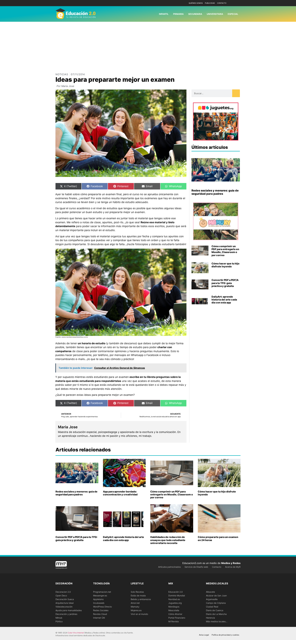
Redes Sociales (100, 610)
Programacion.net (102, 592)
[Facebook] (233, 3)
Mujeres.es (136, 610)
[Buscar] (236, 93)
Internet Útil (99, 617)
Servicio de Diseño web (196, 567)
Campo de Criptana (216, 603)
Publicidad (210, 3)
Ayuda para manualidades (69, 610)
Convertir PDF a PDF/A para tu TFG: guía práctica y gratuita (225, 282)
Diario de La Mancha (216, 614)
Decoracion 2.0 (63, 592)
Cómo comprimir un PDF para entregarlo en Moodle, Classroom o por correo (225, 251)
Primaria (178, 14)
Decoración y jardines (66, 614)
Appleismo (98, 599)
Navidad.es (174, 599)
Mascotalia (173, 610)
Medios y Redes (230, 563)
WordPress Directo (102, 606)
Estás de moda (138, 595)
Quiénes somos (196, 3)
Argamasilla (212, 599)
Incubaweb (98, 603)
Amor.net (135, 603)
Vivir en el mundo (139, 614)
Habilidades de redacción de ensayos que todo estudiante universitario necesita (167, 539)
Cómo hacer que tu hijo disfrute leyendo (225, 265)
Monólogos (173, 606)
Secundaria (195, 14)
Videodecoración (64, 606)
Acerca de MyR (232, 567)
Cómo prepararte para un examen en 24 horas (218, 538)
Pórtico (59, 621)
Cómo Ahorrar (175, 614)
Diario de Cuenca (214, 610)
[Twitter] (238, 3)
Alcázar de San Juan (216, 595)
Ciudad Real (212, 606)
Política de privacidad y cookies (225, 635)
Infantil (164, 14)
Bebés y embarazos (141, 599)
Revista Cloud (100, 614)
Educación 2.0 (175, 592)
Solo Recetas (137, 592)
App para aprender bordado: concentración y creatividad (120, 493)
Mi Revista (173, 621)
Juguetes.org (175, 603)
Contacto (221, 3)
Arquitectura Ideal (65, 603)
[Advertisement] (148, 44)
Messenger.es (100, 595)
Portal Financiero (176, 617)
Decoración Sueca (65, 599)
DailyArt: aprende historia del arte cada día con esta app (224, 299)
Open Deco (61, 595)
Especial (233, 14)
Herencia (210, 617)
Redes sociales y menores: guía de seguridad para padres (215, 192)
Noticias (62, 74)
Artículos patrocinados (169, 567)
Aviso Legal (204, 635)
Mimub (59, 617)
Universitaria (215, 14)
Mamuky (135, 606)
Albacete (210, 592)
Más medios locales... (216, 621)
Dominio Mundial (176, 595)
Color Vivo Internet (76, 633)
